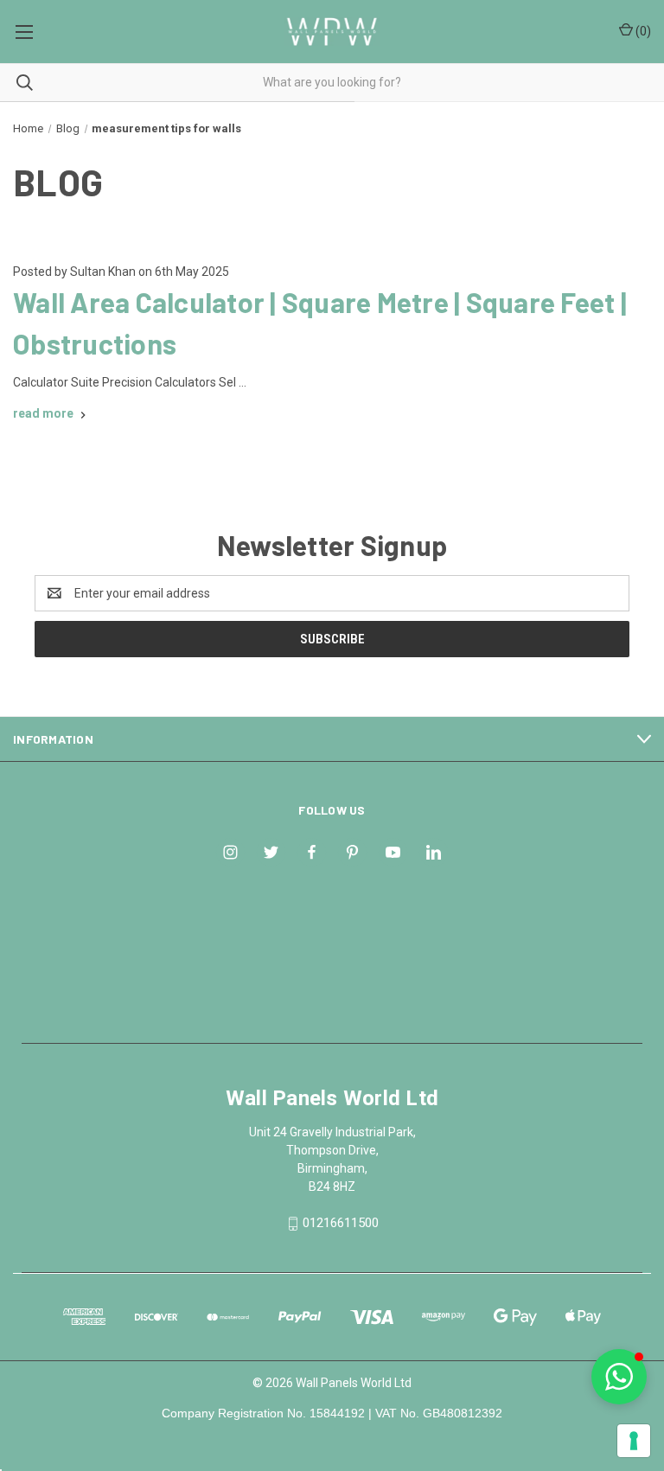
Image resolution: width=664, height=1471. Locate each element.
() (642, 31)
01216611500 (341, 1223)
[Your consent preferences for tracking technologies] (633, 1440)
